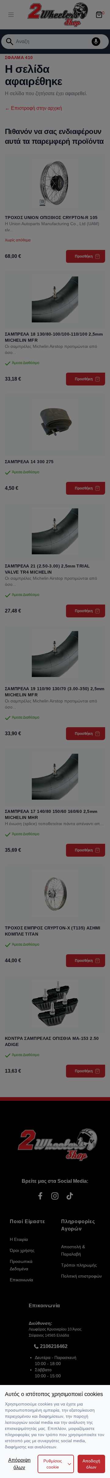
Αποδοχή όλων (91, 1463)
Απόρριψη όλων (19, 1464)
